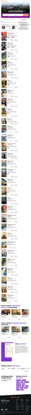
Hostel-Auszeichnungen (22, 406)
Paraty (22, 389)
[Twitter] (3, 400)
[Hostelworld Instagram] (4, 400)
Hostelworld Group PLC (27, 400)
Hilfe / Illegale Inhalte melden (17, 409)
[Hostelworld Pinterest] (7, 400)
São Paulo (18, 389)
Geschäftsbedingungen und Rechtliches (10, 412)
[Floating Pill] (6, 302)
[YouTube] (6, 400)
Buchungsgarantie (22, 404)
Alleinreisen (22, 407)
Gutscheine (16, 412)
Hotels (16, 402)
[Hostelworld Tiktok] (8, 400)
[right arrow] (29, 306)
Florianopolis (24, 380)
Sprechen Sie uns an (17, 407)
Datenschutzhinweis (3, 412)
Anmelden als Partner (27, 408)
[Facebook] (1, 400)
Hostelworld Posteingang (27, 410)
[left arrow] (27, 306)
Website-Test (23, 412)
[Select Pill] (27, 1)
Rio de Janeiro (18, 380)
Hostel (8, 32)
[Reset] (12, 15)
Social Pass (22, 401)
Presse (26, 402)
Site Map (26, 412)
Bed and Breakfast (17, 403)
